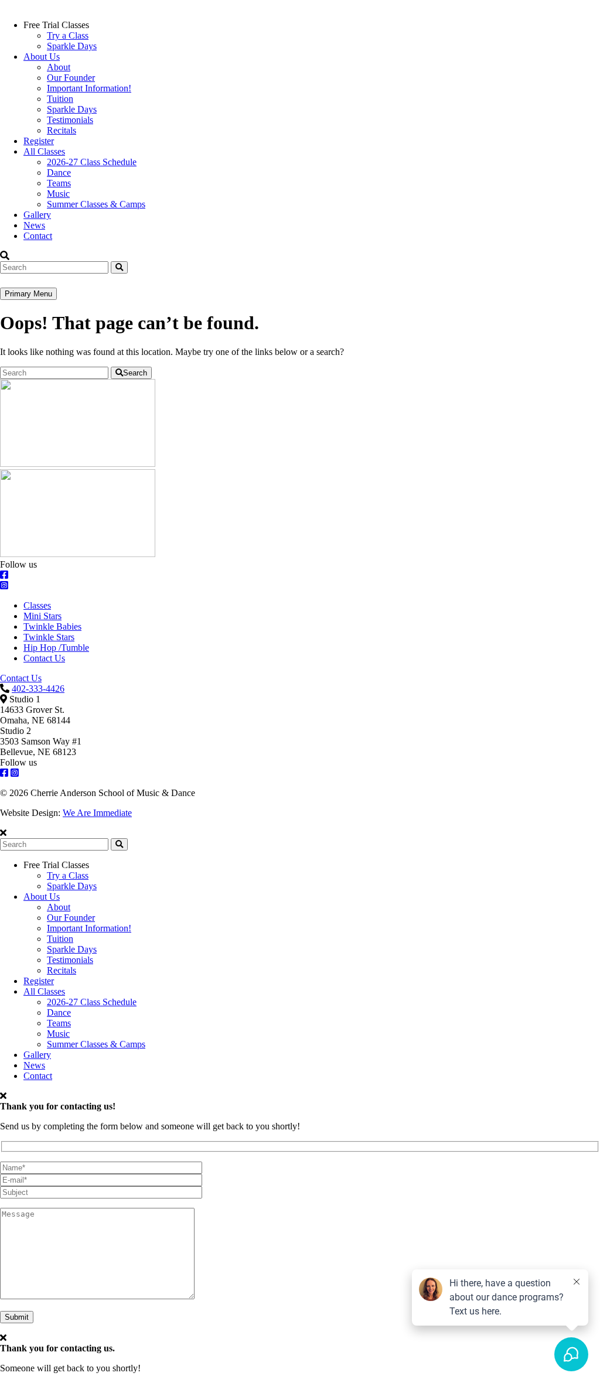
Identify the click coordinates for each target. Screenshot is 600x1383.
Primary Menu (28, 293)
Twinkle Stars (48, 637)
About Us (41, 57)
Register (38, 141)
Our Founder (71, 78)
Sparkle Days (72, 46)
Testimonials (70, 120)
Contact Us (44, 658)
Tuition (60, 99)
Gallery (37, 215)
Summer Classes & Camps (96, 204)
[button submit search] (119, 844)
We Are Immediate (97, 813)
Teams (59, 183)
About (58, 67)
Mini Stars (42, 616)
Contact (37, 236)
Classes (37, 605)
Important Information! (89, 88)
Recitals (61, 130)
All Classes (44, 151)
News (34, 225)
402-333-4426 (38, 689)
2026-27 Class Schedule (92, 162)
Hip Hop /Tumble (56, 648)
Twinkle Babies (52, 626)
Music (58, 194)
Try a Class (67, 35)
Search (135, 372)
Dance (59, 172)
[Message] (97, 1296)
